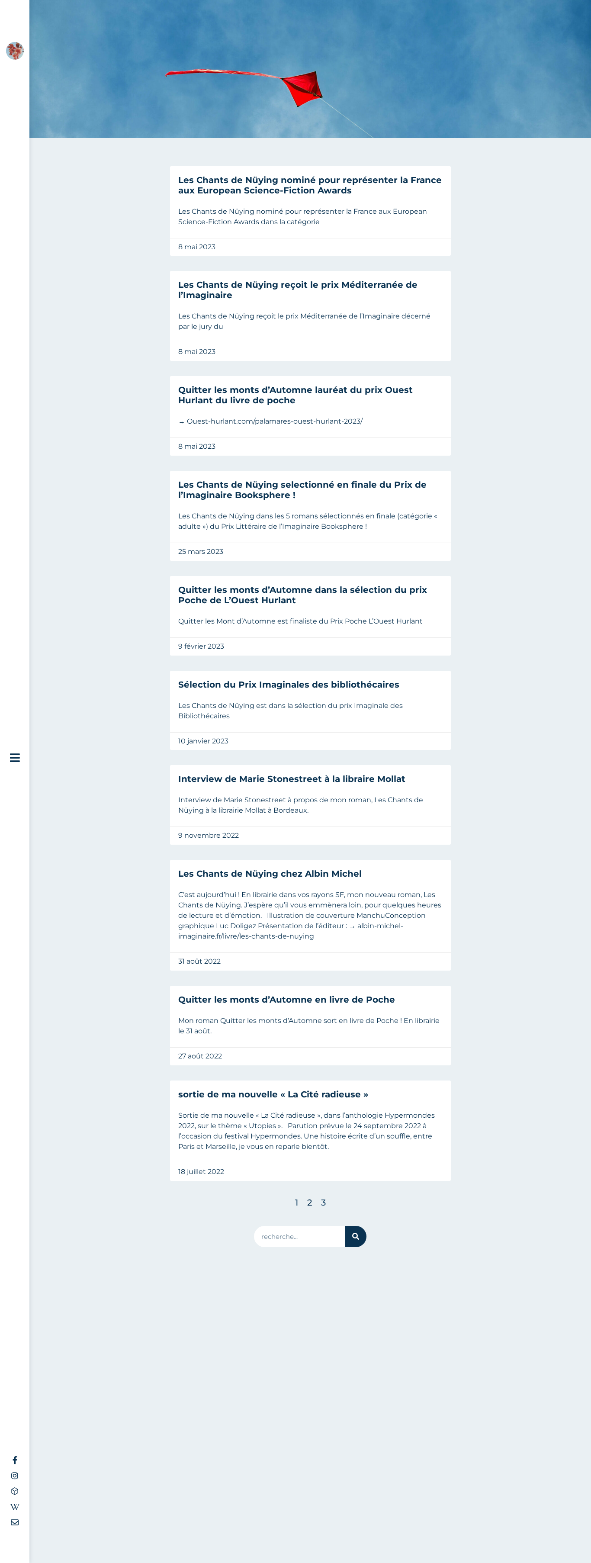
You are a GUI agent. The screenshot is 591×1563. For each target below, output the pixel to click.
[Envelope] (14, 1522)
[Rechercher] (355, 1236)
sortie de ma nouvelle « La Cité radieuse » (273, 1094)
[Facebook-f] (14, 1460)
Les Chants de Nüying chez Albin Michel (270, 873)
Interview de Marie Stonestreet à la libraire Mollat (291, 779)
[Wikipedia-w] (14, 1507)
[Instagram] (14, 1475)
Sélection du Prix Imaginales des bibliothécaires (288, 684)
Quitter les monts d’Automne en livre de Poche (286, 999)
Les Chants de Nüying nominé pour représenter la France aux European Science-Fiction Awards (310, 185)
